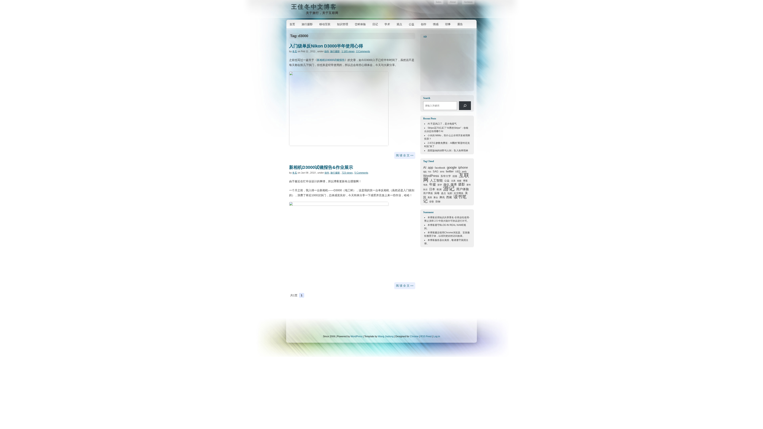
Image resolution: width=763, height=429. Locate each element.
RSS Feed (426, 336)
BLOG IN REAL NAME (452, 225)
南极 (459, 181)
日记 (375, 24)
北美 (453, 181)
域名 (425, 185)
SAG (435, 171)
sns (442, 171)
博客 (465, 180)
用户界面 (428, 193)
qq (424, 171)
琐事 (448, 24)
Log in (436, 336)
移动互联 (324, 24)
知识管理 (342, 24)
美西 (430, 197)
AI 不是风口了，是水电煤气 (442, 123)
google (452, 167)
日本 (432, 189)
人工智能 (436, 180)
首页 (292, 24)
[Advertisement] (448, 65)
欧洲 (439, 189)
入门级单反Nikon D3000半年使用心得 (326, 45)
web (464, 171)
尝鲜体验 (360, 24)
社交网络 (458, 193)
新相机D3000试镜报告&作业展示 (321, 167)
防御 (438, 201)
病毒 (437, 193)
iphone (463, 167)
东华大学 (446, 176)
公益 (411, 24)
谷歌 (431, 201)
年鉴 (432, 184)
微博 (454, 184)
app (430, 167)
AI (424, 167)
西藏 (449, 197)
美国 (446, 240)
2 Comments (363, 51)
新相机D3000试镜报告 (331, 60)
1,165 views (348, 51)
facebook (440, 167)
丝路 (454, 176)
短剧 (449, 193)
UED (457, 171)
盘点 (443, 193)
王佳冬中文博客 (314, 6)
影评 (440, 185)
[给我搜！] (465, 105)
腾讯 (442, 197)
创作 (423, 24)
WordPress (431, 176)
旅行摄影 (307, 24)
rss (429, 171)
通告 (460, 24)
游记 (449, 188)
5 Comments (361, 172)
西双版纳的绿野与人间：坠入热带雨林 (448, 150)
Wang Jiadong (386, 336)
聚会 (436, 197)
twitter (450, 171)
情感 (436, 24)
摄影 (461, 184)
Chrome (448, 232)
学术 (387, 24)
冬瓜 (294, 51)
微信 (446, 184)
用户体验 (462, 189)
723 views (347, 172)
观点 (399, 24)
